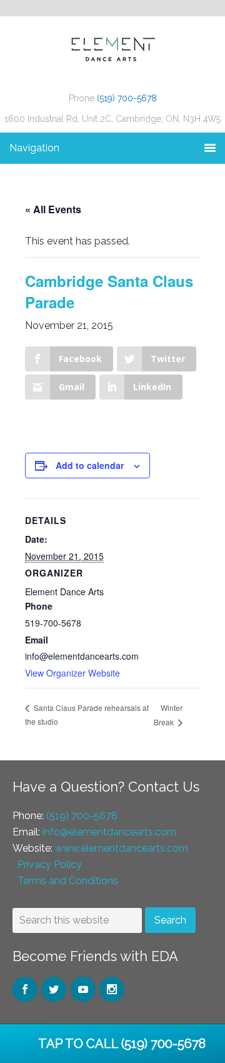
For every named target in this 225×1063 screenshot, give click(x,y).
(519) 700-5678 (127, 98)
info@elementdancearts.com (109, 832)
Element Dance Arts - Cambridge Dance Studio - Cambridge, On (112, 60)
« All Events (53, 209)
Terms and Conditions (68, 881)
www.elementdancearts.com (121, 848)
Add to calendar (90, 465)
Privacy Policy (50, 864)
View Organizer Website (72, 673)
